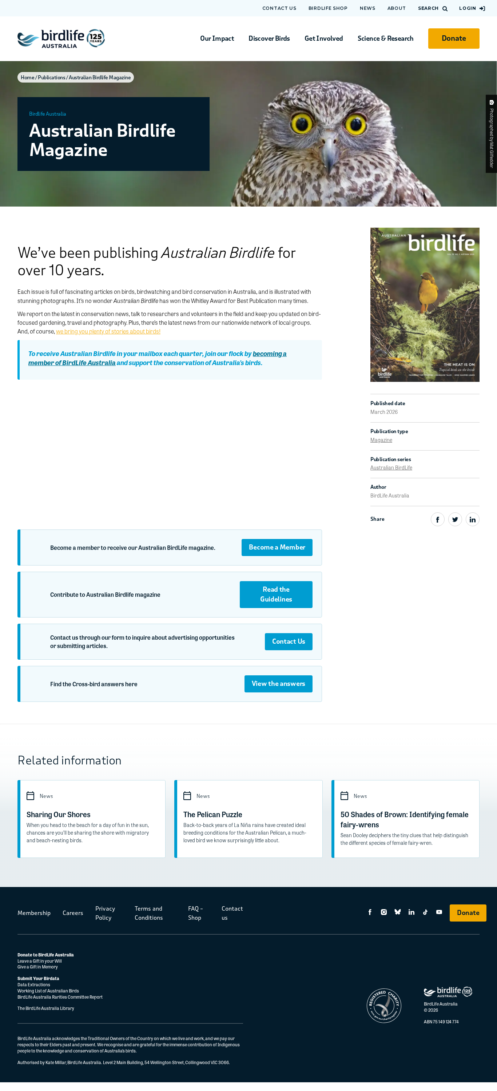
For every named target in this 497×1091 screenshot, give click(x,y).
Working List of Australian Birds (48, 990)
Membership (34, 913)
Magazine (381, 439)
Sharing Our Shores (59, 814)
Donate (454, 38)
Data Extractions (33, 984)
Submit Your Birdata (38, 978)
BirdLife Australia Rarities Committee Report (60, 997)
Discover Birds (269, 38)
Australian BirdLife (391, 467)
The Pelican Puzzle (212, 814)
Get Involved (324, 38)
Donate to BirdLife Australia (45, 954)
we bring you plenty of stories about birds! (108, 331)
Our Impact (217, 38)
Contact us (279, 8)
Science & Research (386, 38)
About (396, 8)
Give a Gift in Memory (37, 966)
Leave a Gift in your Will (40, 961)
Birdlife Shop (328, 8)
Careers (73, 913)
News (367, 8)
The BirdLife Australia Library (45, 1008)
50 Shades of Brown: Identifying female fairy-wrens (405, 819)
